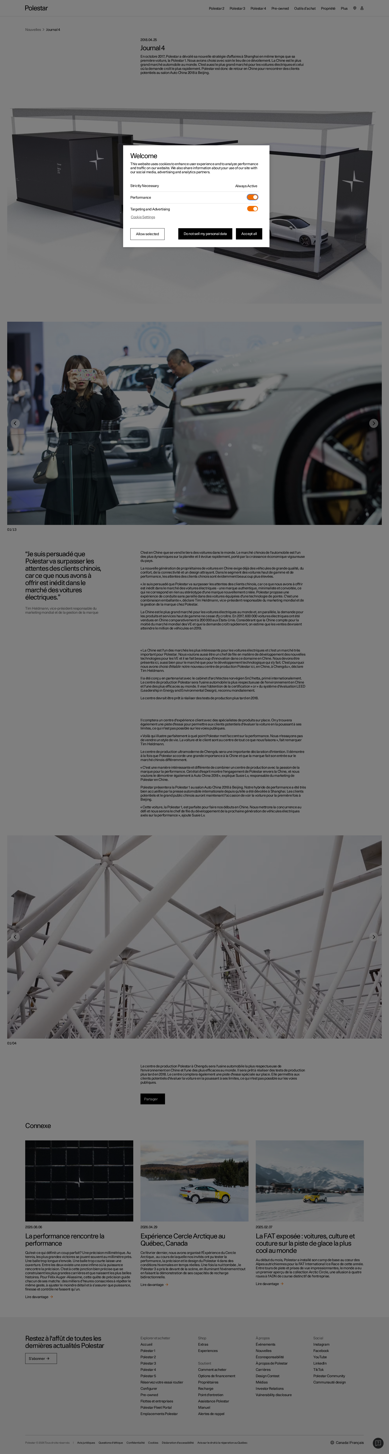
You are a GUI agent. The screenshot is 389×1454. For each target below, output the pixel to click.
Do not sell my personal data (205, 234)
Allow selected (147, 234)
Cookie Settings (143, 217)
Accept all (249, 234)
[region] (196, 196)
